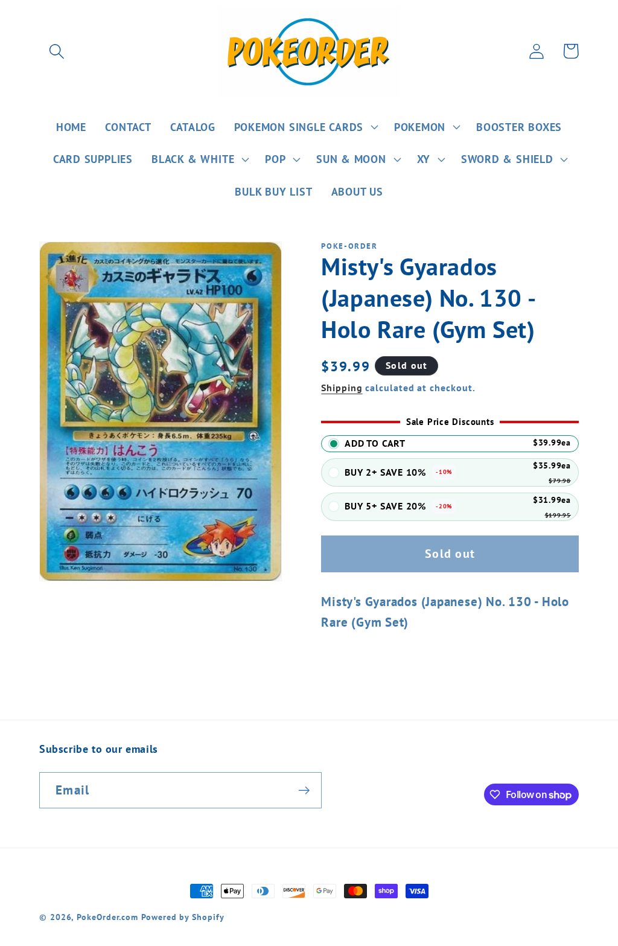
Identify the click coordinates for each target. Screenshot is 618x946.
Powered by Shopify (182, 916)
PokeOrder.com (107, 916)
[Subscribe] (304, 790)
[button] (56, 51)
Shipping (341, 388)
